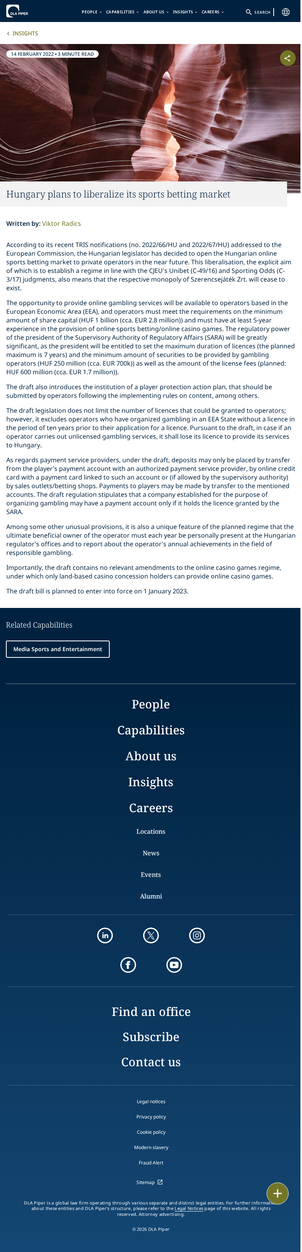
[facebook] (128, 965)
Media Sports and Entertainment (57, 649)
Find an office (151, 1011)
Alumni (151, 896)
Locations (150, 831)
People (90, 12)
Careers (210, 12)
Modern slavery (151, 1147)
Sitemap (145, 1182)
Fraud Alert (151, 1162)
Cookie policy (151, 1132)
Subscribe (151, 1037)
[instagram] (197, 935)
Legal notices (151, 1101)
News (151, 853)
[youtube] (174, 965)
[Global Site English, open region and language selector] (286, 12)
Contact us (151, 1062)
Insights (183, 12)
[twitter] (151, 935)
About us (154, 12)
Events (151, 874)
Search (262, 12)
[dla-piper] (30, 11)
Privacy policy (151, 1116)
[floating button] (278, 1193)
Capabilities (120, 12)
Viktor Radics (61, 223)
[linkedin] (105, 935)
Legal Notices (189, 1208)
